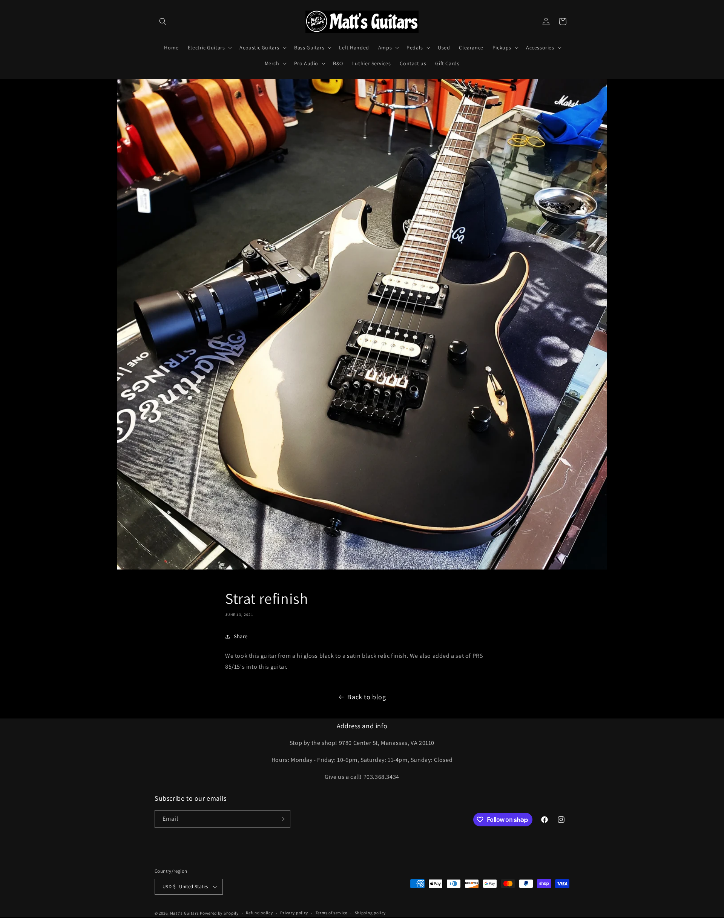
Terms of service (331, 912)
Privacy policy (294, 912)
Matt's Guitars (184, 913)
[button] (163, 21)
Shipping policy (370, 912)
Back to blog (366, 696)
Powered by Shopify (219, 913)
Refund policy (259, 912)
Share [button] (241, 636)
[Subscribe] (281, 819)
